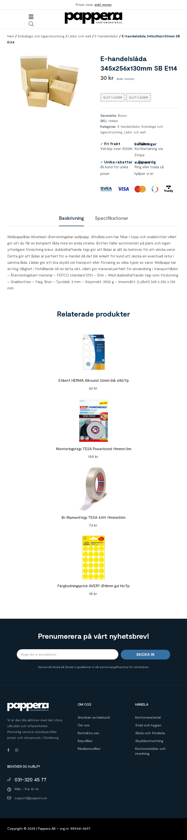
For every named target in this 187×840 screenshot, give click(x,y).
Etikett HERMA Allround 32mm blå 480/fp (93, 380)
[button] (31, 16)
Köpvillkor (85, 741)
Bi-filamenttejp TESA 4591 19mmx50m (93, 517)
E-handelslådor (106, 36)
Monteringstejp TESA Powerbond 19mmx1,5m (93, 449)
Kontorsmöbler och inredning (150, 750)
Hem (10, 36)
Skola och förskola (150, 733)
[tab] (71, 218)
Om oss (84, 725)
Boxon (122, 115)
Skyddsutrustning (149, 741)
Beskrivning (71, 218)
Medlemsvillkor (89, 748)
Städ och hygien (148, 725)
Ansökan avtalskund (94, 717)
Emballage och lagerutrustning (41, 36)
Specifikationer (111, 218)
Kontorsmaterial (148, 717)
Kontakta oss (88, 733)
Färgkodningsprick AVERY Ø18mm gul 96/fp (93, 586)
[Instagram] (16, 750)
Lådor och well (79, 36)
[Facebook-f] (8, 750)
